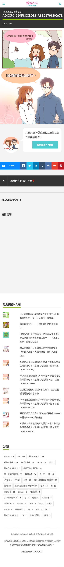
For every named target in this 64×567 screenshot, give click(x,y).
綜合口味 (23, 541)
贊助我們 (41, 534)
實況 (32, 503)
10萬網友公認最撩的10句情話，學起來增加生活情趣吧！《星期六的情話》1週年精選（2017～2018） (40, 365)
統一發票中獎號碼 (13, 474)
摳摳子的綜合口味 (33, 468)
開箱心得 (30, 474)
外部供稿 (9, 503)
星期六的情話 (36, 456)
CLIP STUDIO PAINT (26, 486)
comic (9, 456)
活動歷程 (32, 534)
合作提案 (49, 534)
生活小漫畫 (27, 462)
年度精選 (46, 498)
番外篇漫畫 (11, 462)
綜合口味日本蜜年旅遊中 (45, 480)
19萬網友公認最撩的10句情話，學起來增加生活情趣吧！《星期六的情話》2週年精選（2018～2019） (40, 427)
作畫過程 (35, 492)
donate (22, 492)
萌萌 (8, 480)
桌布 (39, 509)
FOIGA (21, 503)
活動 (27, 480)
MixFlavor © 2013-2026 (32, 552)
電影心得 (9, 492)
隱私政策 (23, 534)
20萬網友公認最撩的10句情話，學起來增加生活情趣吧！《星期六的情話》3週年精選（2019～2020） (40, 403)
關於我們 (14, 534)
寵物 (35, 498)
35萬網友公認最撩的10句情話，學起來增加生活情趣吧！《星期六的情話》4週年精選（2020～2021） (40, 379)
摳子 (44, 486)
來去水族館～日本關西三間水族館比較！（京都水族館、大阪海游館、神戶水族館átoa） (38, 351)
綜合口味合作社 (12, 468)
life (21, 456)
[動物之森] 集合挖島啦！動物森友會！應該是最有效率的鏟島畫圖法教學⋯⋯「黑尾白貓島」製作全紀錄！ (40, 337)
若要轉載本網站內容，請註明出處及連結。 (37, 545)
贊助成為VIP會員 (45, 144)
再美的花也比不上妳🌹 (22, 180)
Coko (41, 462)
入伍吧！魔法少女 (12, 498)
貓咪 (7, 486)
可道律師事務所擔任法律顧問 (41, 541)
